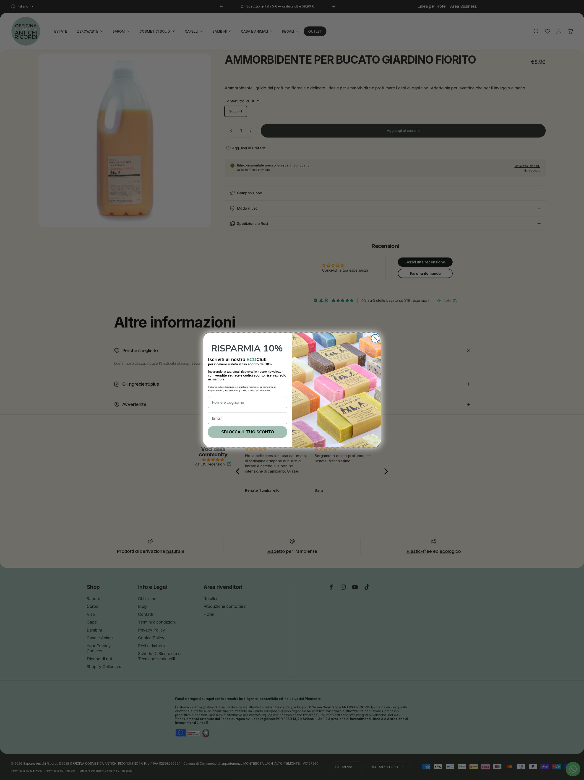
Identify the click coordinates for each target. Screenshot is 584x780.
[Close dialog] (375, 338)
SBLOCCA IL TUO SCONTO (247, 432)
